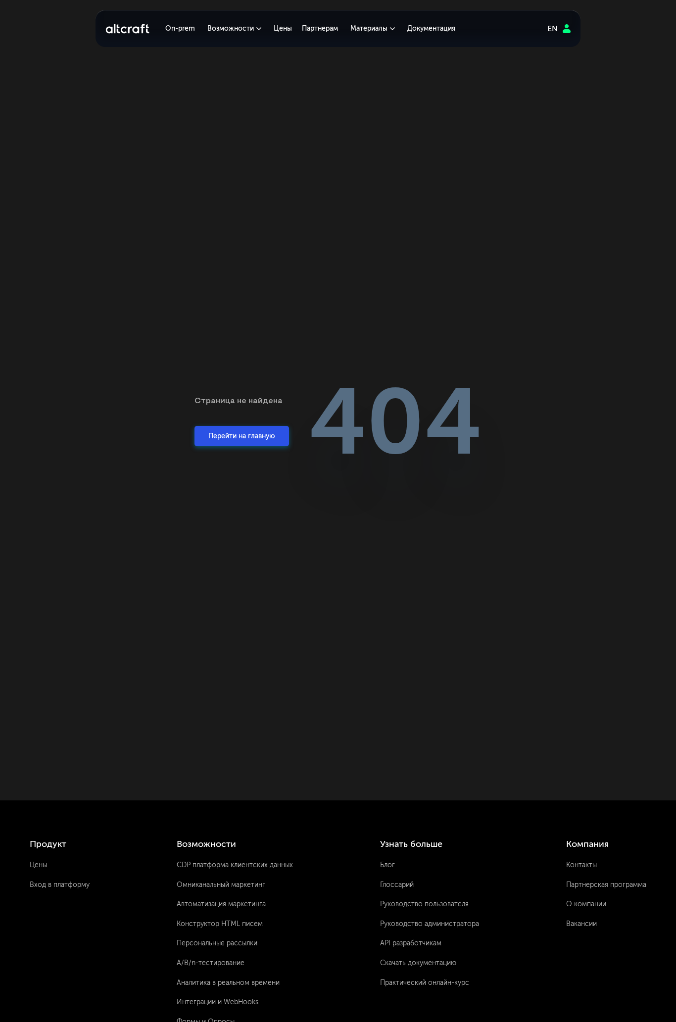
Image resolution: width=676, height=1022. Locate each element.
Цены (283, 28)
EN (552, 28)
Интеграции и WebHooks (217, 1002)
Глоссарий (397, 885)
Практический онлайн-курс (424, 982)
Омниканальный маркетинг (221, 885)
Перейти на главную (241, 436)
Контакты (581, 865)
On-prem (180, 28)
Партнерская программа (606, 885)
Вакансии (581, 924)
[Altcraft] (127, 29)
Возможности (230, 28)
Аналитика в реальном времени (228, 982)
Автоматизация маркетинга (221, 904)
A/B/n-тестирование (210, 963)
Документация (431, 28)
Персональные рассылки (217, 943)
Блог (387, 865)
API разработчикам (410, 943)
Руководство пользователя (424, 904)
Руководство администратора (429, 924)
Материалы (368, 28)
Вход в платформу (60, 885)
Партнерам (320, 28)
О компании (586, 904)
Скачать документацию (418, 963)
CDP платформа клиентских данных (235, 865)
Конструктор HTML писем (220, 924)
